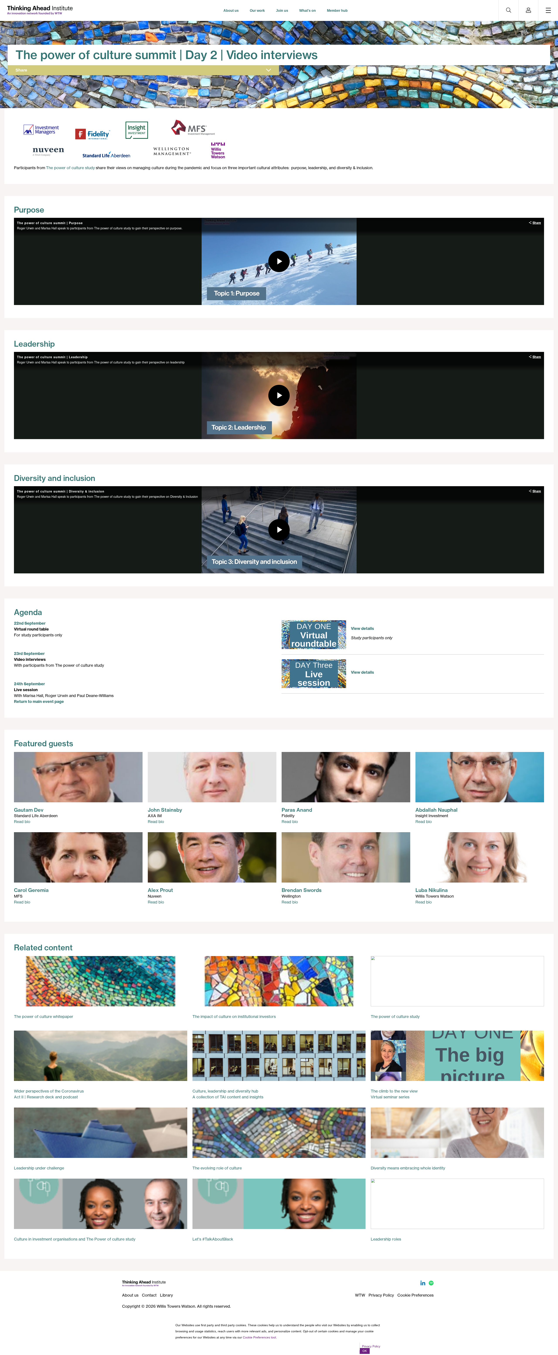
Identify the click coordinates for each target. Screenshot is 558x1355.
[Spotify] (431, 1284)
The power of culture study (70, 167)
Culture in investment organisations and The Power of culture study (74, 1239)
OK (364, 1351)
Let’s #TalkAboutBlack (212, 1239)
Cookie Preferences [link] (415, 1295)
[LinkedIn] (423, 1284)
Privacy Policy (381, 1295)
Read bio (22, 821)
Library (166, 1295)
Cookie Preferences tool (259, 1337)
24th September (29, 683)
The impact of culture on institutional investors (234, 1016)
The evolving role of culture (217, 1168)
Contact (149, 1295)
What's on (307, 10)
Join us (282, 10)
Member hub (337, 10)
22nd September (30, 623)
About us (231, 10)
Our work (257, 10)
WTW (360, 1295)
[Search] (508, 10)
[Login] (528, 10)
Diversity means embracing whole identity (408, 1168)
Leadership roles (386, 1239)
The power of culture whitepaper (43, 1016)
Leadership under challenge (39, 1168)
